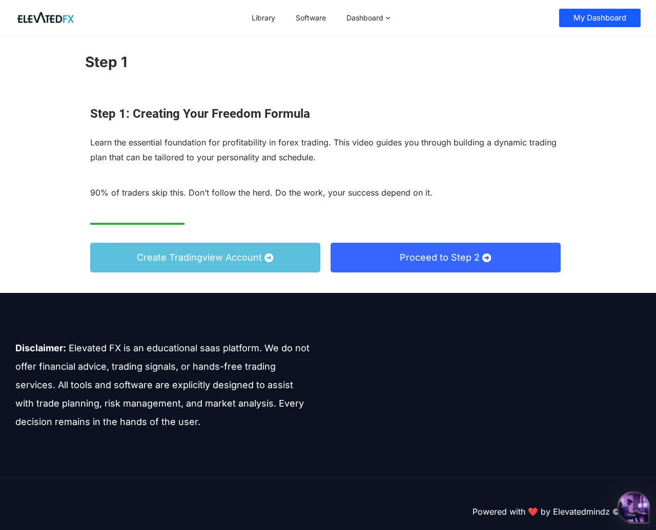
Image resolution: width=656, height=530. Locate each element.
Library (263, 17)
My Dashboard (599, 18)
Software (311, 17)
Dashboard (364, 17)
